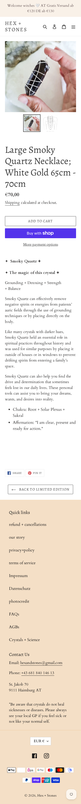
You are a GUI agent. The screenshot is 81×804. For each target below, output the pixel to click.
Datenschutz (19, 588)
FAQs (14, 614)
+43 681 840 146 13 (37, 672)
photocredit (19, 601)
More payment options (40, 244)
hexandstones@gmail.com (41, 662)
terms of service (22, 563)
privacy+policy (22, 550)
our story (17, 537)
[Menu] (73, 26)
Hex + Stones (16, 26)
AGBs (14, 627)
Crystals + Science (24, 640)
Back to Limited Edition (44, 489)
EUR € (39, 741)
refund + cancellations (27, 524)
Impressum (18, 576)
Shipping (12, 202)
